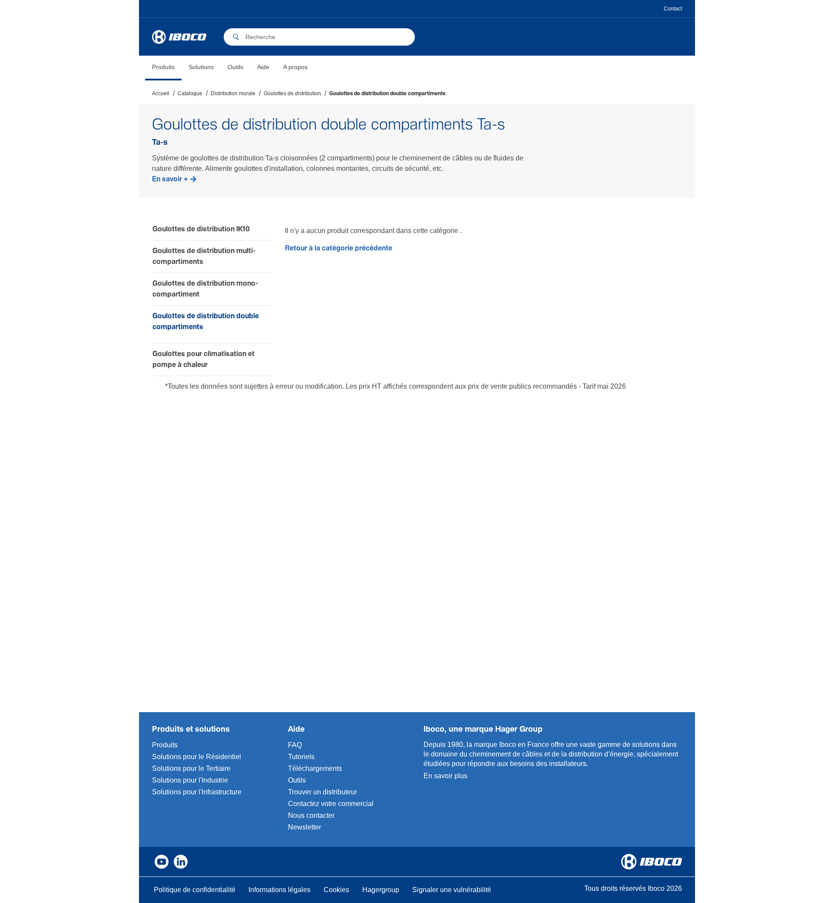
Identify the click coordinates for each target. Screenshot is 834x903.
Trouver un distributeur (322, 792)
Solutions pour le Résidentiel (196, 756)
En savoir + (170, 179)
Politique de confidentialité (194, 889)
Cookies (336, 889)
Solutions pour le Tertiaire (191, 768)
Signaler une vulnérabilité (451, 889)
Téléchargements (315, 768)
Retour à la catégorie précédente (338, 248)
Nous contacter (311, 815)
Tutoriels (301, 756)
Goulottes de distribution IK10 (201, 229)
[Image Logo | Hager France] (179, 37)
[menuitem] (163, 68)
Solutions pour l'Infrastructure (197, 792)
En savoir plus (445, 776)
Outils (297, 780)
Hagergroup (380, 889)
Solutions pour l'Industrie (190, 780)
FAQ (295, 745)
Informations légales (279, 889)
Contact (673, 9)
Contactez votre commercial (331, 803)
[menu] (229, 68)
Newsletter (304, 827)
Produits (165, 745)
